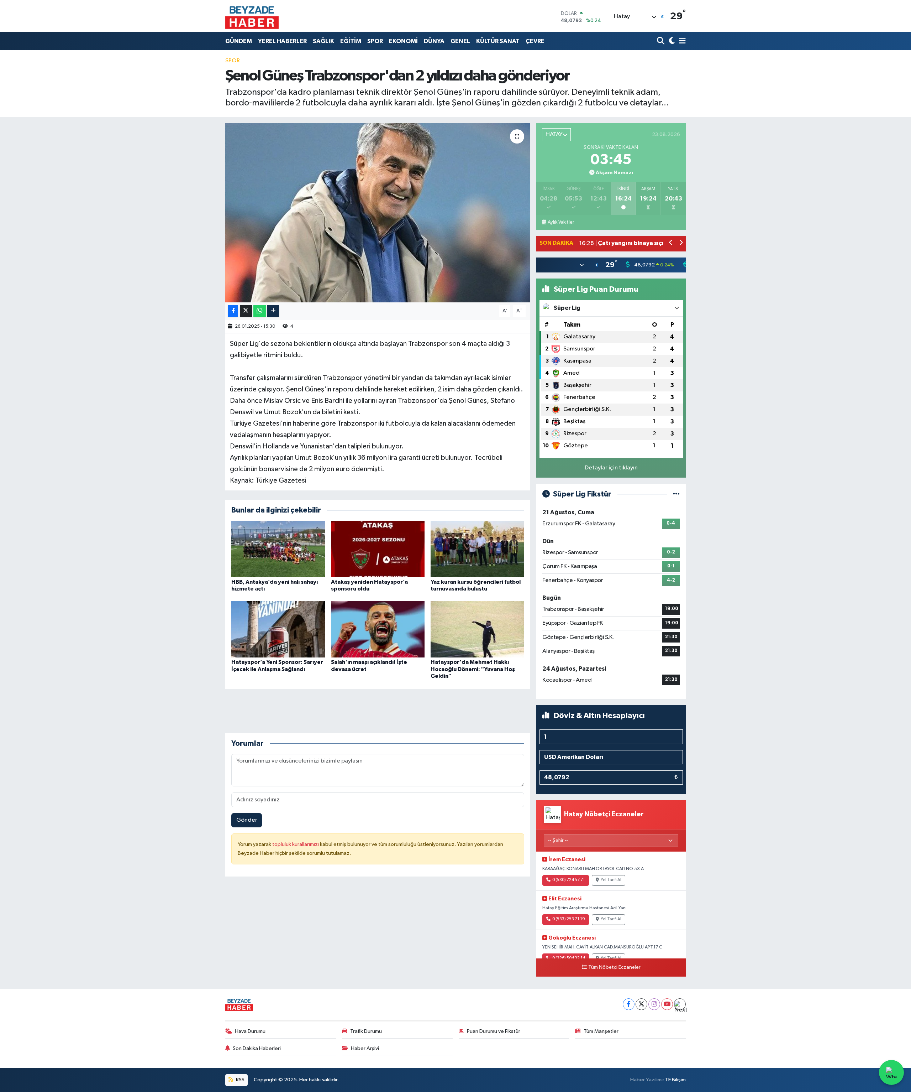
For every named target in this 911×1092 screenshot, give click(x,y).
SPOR (375, 41)
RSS (239, 1079)
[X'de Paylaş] (246, 311)
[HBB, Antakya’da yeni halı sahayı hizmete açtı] (278, 549)
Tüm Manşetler (601, 1031)
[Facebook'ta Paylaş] (233, 311)
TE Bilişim (675, 1079)
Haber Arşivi (365, 1048)
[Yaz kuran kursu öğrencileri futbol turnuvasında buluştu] (477, 549)
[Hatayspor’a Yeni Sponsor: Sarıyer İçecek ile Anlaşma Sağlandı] (278, 629)
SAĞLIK (323, 41)
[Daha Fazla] (273, 311)
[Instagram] (654, 1004)
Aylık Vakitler (561, 222)
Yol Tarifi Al (611, 880)
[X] (641, 1004)
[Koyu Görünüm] (671, 41)
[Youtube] (667, 1004)
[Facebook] (628, 1004)
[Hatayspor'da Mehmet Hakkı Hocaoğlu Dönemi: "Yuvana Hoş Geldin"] (477, 629)
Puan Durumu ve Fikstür (493, 1031)
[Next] (680, 1004)
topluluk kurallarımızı (296, 844)
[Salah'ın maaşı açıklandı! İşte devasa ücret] (378, 629)
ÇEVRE (535, 41)
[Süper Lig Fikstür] (676, 494)
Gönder (246, 820)
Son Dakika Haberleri (257, 1048)
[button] (671, 243)
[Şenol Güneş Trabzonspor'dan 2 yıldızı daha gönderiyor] (377, 212)
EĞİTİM (350, 41)
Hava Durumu (250, 1031)
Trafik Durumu (366, 1031)
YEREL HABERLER (282, 41)
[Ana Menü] (681, 41)
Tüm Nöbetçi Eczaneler (614, 967)
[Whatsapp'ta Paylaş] (259, 311)
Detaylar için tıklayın (611, 468)
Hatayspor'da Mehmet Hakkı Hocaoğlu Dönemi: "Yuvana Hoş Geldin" (473, 668)
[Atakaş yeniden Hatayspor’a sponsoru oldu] (378, 549)
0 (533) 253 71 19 (568, 919)
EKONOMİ (403, 41)
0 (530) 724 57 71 (568, 880)
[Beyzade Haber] (252, 16)
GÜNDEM (238, 41)
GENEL (460, 41)
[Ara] (661, 41)
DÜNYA (434, 41)
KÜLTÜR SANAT (498, 41)
